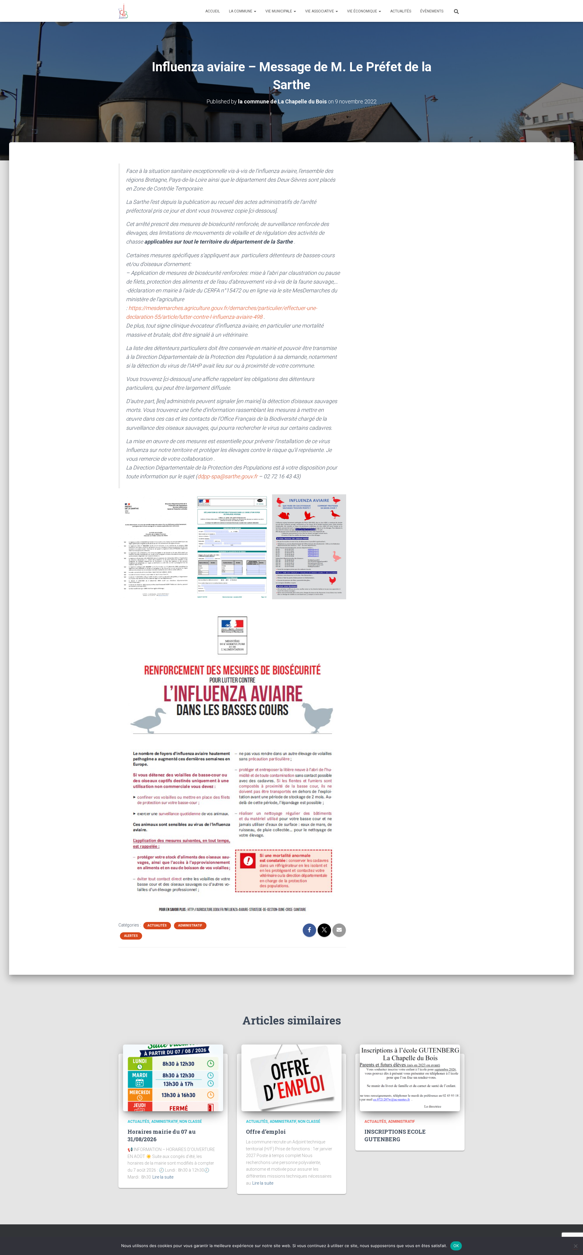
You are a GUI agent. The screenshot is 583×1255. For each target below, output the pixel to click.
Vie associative (320, 11)
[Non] (575, 1246)
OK (456, 1245)
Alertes (131, 935)
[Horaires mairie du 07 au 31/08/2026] (173, 1077)
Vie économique (362, 11)
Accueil (212, 11)
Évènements (431, 11)
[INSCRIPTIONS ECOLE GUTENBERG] (410, 1077)
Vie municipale (279, 11)
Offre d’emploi (266, 1131)
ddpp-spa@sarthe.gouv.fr (227, 476)
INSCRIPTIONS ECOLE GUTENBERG (395, 1135)
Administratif (190, 925)
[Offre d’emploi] (291, 1077)
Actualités (400, 11)
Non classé (190, 1121)
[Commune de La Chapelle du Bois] (123, 11)
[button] (254, 11)
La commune (241, 11)
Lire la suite (162, 1177)
